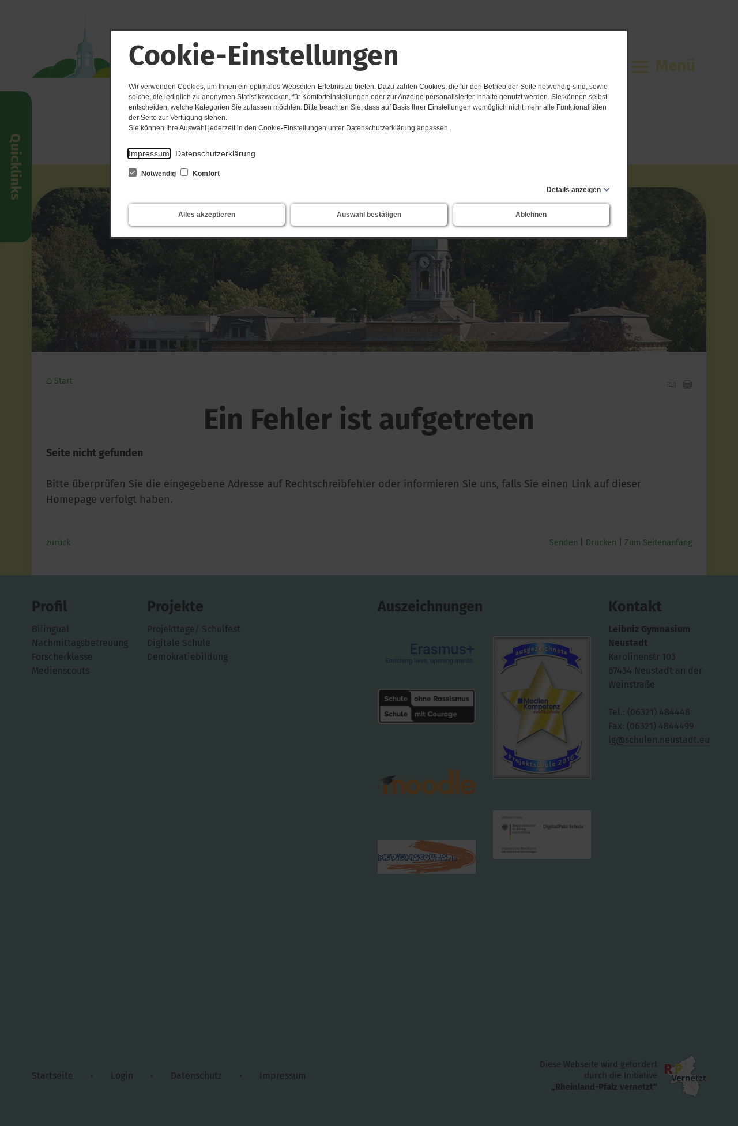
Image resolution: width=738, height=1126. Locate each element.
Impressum (149, 153)
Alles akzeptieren (206, 215)
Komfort (205, 174)
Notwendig (159, 174)
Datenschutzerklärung (215, 153)
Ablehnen (531, 215)
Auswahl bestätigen (369, 215)
